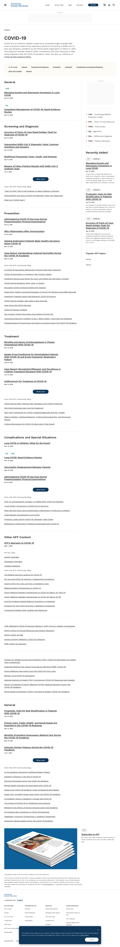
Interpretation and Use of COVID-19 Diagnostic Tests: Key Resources (33, 195)
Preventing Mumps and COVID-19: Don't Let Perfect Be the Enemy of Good (36, 279)
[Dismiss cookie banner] (98, 930)
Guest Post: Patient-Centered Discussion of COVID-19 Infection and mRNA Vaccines (40, 292)
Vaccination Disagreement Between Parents (27, 467)
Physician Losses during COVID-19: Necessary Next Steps (28, 519)
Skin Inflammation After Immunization (24, 231)
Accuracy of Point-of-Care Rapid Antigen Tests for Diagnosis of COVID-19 (99, 225)
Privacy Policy (84, 935)
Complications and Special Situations (89, 67)
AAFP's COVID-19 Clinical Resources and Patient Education (29, 630)
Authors (27, 909)
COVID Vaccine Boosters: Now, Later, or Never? (24, 283)
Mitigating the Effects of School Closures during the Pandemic (31, 808)
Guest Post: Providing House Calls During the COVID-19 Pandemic (32, 794)
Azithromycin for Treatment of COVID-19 (25, 381)
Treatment (68, 67)
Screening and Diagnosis (40, 67)
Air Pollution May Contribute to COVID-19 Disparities (26, 812)
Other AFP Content (15, 71)
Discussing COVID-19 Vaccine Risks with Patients (25, 288)
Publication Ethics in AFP (73, 914)
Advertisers (29, 920)
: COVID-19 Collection (24, 639)
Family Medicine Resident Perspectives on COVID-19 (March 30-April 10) (35, 592)
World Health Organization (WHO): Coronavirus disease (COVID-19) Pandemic (37, 692)
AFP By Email (50, 916)
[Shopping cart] (104, 5)
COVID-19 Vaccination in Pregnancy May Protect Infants (28, 274)
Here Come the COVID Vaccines (17, 305)
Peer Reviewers (30, 913)
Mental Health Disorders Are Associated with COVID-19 (27, 785)
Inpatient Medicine (12, 566)
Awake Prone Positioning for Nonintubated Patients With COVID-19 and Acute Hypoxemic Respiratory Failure (31, 357)
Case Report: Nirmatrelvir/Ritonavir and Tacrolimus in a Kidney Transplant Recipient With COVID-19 (32, 370)
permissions (49, 884)
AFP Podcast (70, 919)
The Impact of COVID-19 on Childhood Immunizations (27, 803)
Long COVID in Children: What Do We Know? (27, 443)
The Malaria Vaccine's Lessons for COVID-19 (23, 575)
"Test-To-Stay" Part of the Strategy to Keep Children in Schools (31, 191)
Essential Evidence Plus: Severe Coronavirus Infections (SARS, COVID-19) (35, 667)
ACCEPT (91, 939)
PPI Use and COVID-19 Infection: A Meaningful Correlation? (29, 579)
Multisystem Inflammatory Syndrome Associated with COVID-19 (31, 524)
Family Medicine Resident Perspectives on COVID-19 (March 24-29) (32, 597)
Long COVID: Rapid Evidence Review (23, 457)
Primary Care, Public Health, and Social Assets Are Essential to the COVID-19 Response (30, 724)
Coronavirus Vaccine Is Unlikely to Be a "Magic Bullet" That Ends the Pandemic (38, 319)
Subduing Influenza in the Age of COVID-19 (22, 777)
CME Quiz (79, 5)
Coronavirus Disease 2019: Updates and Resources (25, 610)
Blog (70, 5)
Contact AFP (49, 920)
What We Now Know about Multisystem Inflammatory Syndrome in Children (37, 510)
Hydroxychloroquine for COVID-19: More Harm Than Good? (29, 424)
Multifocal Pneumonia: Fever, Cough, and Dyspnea (30, 156)
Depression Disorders (13, 561)
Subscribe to (90, 834)
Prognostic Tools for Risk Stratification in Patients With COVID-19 (99, 196)
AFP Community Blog (11, 928)
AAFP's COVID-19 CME (13, 635)
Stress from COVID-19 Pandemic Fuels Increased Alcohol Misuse (31, 790)
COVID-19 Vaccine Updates (15, 310)
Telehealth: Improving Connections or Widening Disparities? (29, 816)
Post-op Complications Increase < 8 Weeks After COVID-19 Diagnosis (33, 502)
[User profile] (109, 5)
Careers (48, 924)
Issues (47, 5)
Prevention (57, 67)
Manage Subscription (52, 913)
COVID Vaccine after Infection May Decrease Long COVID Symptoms (33, 404)
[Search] (114, 5)
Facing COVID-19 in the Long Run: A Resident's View (26, 584)
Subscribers (29, 916)
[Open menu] (5, 5)
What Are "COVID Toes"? (14, 200)
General (24, 67)
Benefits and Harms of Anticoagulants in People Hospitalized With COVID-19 (29, 343)
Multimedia (8, 932)
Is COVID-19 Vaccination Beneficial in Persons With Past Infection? (32, 270)
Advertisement (60, 12)
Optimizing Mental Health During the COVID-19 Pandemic (28, 821)
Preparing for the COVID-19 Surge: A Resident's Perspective (29, 606)
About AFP (69, 909)
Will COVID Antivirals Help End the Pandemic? (24, 408)
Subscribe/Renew (51, 909)
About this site (8, 941)
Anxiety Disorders (11, 557)
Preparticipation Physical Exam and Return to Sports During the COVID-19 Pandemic (40, 323)
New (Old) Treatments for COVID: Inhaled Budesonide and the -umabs (34, 412)
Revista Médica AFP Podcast (72, 924)
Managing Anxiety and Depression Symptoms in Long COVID (99, 166)
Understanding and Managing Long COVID (22, 515)
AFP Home (8, 909)
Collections (8, 920)
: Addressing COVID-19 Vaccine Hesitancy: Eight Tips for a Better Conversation (39, 626)
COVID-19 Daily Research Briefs (17, 57)
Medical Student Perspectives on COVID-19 (22, 588)
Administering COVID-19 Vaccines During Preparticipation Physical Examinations (25, 220)
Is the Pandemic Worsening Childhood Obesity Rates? (27, 772)
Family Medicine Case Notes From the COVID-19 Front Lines (30, 671)
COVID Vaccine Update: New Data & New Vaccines (25, 301)
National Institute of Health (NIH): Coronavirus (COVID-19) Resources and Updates (39, 680)
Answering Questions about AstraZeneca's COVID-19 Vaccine (30, 296)
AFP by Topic (59, 5)
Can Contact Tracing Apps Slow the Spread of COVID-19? (28, 314)
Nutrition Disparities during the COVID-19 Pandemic (26, 781)
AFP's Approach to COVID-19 (19, 543)
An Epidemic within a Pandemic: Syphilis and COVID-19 (27, 799)
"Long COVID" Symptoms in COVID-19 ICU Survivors (26, 506)
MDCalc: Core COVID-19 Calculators (19, 676)
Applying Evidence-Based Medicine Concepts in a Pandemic (29, 601)
